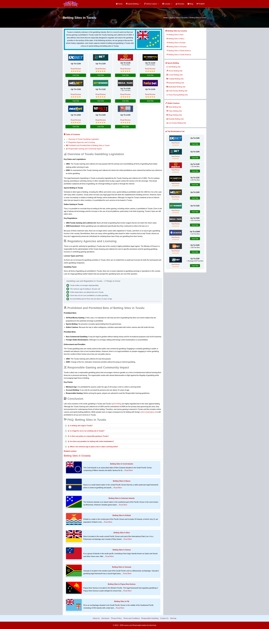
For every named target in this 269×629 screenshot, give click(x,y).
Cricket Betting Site (175, 75)
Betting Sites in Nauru (121, 481)
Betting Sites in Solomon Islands (122, 498)
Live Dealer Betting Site (177, 123)
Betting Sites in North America (179, 51)
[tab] (113, 426)
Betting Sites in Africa (176, 39)
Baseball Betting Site (176, 83)
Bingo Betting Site (175, 115)
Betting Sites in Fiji (121, 601)
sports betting (116, 404)
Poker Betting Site (175, 111)
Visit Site (76, 75)
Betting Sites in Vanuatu (121, 567)
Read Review (76, 69)
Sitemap (173, 618)
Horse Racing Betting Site (178, 95)
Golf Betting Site (174, 67)
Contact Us (164, 618)
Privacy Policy (116, 618)
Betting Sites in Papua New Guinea (121, 584)
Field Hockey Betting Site (177, 91)
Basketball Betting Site (176, 87)
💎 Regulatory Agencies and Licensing (80, 142)
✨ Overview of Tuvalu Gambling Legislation (82, 139)
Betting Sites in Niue (122, 533)
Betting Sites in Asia (175, 35)
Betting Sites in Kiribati (122, 515)
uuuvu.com (128, 625)
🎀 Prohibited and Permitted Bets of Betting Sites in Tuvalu (88, 145)
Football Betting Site (176, 79)
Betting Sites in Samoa (122, 550)
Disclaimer (105, 618)
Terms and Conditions (131, 618)
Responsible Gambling (149, 618)
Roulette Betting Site (176, 119)
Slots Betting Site (174, 107)
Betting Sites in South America (179, 55)
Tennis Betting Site (175, 71)
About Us (96, 618)
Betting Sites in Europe (177, 43)
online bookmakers (147, 412)
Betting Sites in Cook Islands (121, 464)
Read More (129, 470)
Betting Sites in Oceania (77, 455)
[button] (139, 4)
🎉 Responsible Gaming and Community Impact (84, 149)
